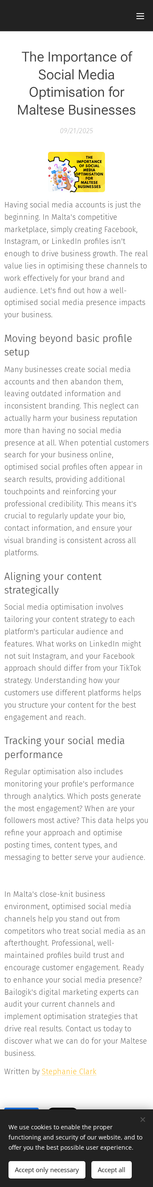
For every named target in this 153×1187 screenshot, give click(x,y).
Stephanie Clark (69, 1071)
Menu (140, 15)
